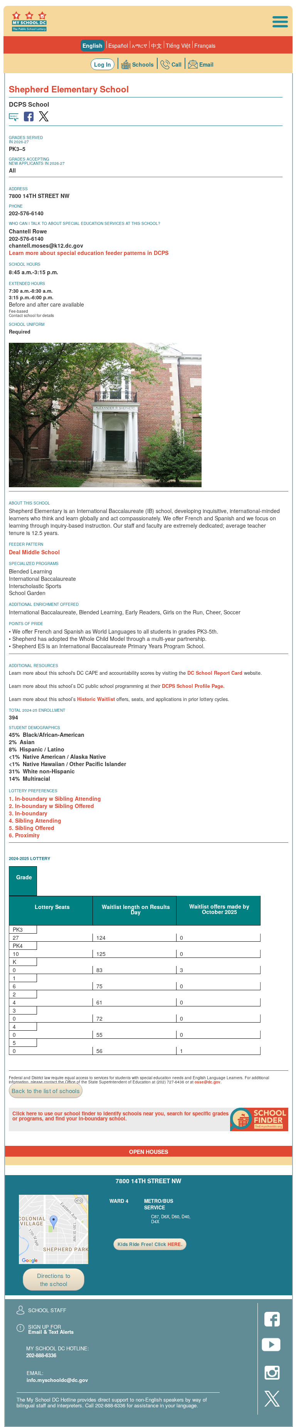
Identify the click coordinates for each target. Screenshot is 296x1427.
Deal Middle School (34, 552)
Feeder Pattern (26, 544)
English (92, 45)
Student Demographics (34, 727)
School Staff (47, 1310)
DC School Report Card (214, 672)
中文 (156, 45)
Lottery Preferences (33, 790)
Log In (102, 64)
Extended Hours (27, 283)
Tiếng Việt (178, 45)
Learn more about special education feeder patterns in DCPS (88, 253)
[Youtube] (272, 1346)
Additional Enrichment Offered (44, 604)
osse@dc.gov (207, 1082)
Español (118, 45)
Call (177, 64)
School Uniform (26, 324)
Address (18, 188)
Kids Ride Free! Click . (150, 1244)
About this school (29, 503)
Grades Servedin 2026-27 (26, 139)
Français (204, 45)
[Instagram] (272, 1373)
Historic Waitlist (96, 699)
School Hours (24, 264)
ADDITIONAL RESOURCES (33, 665)
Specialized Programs (34, 563)
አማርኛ (139, 45)
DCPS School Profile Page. (193, 685)
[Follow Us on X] (272, 1399)
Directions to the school (54, 1279)
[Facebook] (272, 1319)
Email (206, 64)
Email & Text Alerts (51, 1331)
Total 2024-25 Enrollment (37, 710)
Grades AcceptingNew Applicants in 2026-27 (37, 161)
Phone (16, 206)
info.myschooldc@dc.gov (57, 1379)
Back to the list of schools (46, 1091)
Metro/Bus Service (158, 1204)
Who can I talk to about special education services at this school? (84, 223)
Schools (143, 64)
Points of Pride (26, 623)
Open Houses (148, 1151)
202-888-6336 (41, 1355)
